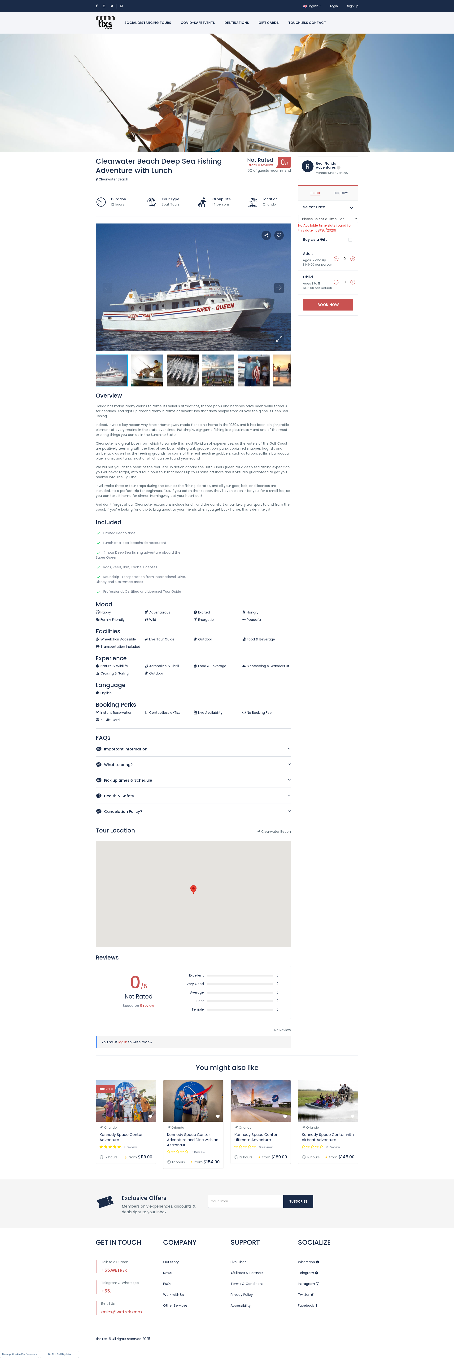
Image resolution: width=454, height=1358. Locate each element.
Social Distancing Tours (147, 22)
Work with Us (173, 1294)
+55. (106, 1291)
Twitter (304, 1294)
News (167, 1272)
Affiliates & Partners (247, 1272)
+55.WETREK (114, 1270)
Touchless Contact (307, 22)
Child (308, 277)
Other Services (175, 1305)
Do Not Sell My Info (59, 1354)
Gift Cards (268, 22)
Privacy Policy (242, 1294)
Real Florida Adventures (326, 165)
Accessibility (241, 1305)
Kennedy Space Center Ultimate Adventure (256, 1137)
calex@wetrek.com (121, 1312)
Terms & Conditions (247, 1283)
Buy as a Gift (315, 239)
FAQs (167, 1283)
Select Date (314, 207)
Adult (308, 253)
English (313, 6)
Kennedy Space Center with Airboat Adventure (328, 1137)
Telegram (306, 1272)
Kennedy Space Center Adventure (121, 1137)
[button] (279, 339)
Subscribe (298, 1201)
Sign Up (352, 6)
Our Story (171, 1262)
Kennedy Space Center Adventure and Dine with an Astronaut (192, 1140)
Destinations (236, 22)
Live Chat (238, 1262)
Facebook (306, 1305)
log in (122, 1042)
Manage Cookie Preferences (19, 1354)
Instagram (307, 1283)
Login (334, 6)
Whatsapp (307, 1262)
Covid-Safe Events (198, 22)
